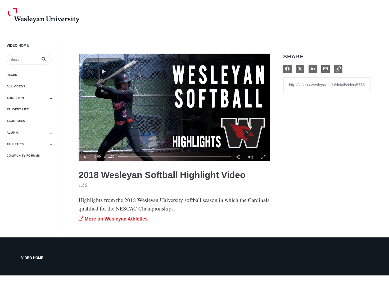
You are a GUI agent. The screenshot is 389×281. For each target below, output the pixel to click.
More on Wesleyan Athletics (115, 219)
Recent (13, 74)
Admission (15, 98)
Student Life (18, 109)
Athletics (15, 144)
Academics (16, 121)
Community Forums (23, 155)
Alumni (13, 132)
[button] (43, 59)
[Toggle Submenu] (51, 98)
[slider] (174, 156)
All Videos (16, 86)
